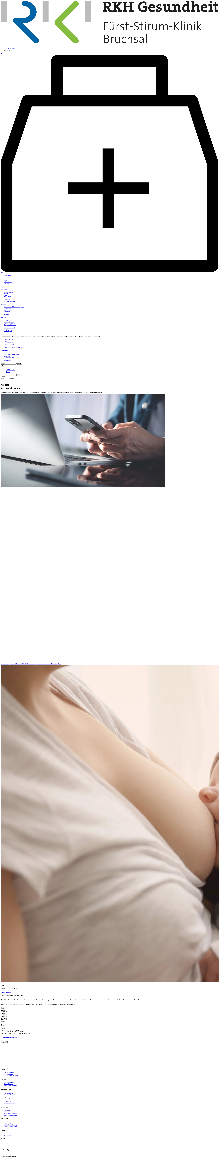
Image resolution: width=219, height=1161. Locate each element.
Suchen (19, 363)
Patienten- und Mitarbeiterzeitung (52, 664)
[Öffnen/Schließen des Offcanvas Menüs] (5, 54)
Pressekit (13, 664)
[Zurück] (2, 366)
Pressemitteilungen (6, 664)
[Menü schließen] (2, 287)
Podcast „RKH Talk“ (22, 664)
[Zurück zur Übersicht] (109, 662)
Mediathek (40, 664)
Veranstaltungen (32, 664)
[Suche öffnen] (2, 54)
